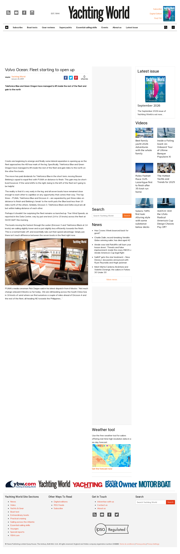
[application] (46, 262)
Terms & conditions (127, 544)
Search (127, 215)
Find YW (158, 18)
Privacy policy (141, 544)
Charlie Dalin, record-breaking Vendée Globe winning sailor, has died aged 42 (112, 239)
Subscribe (157, 9)
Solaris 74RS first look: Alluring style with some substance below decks (142, 218)
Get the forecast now (102, 468)
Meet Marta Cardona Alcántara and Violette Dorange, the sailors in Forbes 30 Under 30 (112, 269)
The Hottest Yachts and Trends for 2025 (166, 179)
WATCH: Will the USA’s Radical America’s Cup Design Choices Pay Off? (165, 218)
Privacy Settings (153, 544)
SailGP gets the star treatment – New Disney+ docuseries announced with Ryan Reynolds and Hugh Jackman (112, 260)
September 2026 (149, 105)
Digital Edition (156, 14)
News (97, 224)
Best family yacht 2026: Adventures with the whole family (143, 147)
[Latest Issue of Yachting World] (169, 13)
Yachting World (18, 76)
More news (111, 279)
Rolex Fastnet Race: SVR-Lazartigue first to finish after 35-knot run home (143, 183)
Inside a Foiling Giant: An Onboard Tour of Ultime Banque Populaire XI (165, 148)
